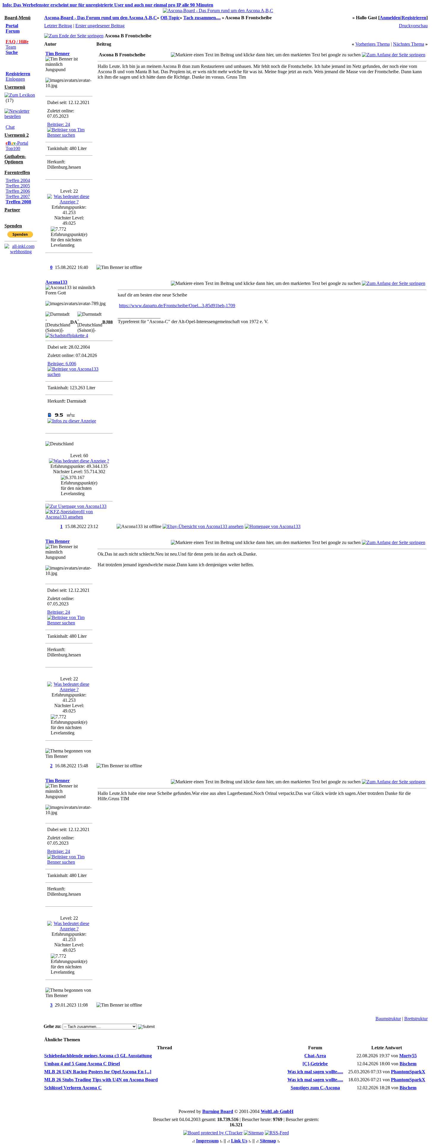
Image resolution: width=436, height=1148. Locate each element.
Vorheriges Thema (372, 44)
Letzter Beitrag (58, 25)
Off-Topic (170, 17)
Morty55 (408, 1055)
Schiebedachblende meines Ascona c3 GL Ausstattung (98, 1055)
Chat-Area (315, 1055)
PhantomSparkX (408, 1071)
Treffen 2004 (18, 180)
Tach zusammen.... (202, 17)
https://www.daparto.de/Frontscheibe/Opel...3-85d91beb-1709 (177, 305)
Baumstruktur (388, 1018)
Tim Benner (57, 53)
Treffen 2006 (18, 191)
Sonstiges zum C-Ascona (315, 1087)
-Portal (17, 143)
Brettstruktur (416, 1018)
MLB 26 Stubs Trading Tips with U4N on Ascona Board (101, 1079)
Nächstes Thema (408, 44)
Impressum (207, 1140)
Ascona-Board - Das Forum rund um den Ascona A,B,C (100, 17)
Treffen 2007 (18, 196)
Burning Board (217, 1111)
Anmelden (390, 17)
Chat (10, 127)
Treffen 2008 (18, 201)
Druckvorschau (413, 25)
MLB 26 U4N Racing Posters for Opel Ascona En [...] (97, 1071)
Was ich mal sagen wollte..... (315, 1071)
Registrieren (414, 17)
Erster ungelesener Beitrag (100, 25)
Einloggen (15, 79)
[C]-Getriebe (315, 1063)
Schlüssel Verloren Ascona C (73, 1087)
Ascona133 (56, 282)
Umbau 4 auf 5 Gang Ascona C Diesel (82, 1063)
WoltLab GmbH (277, 1111)
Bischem (408, 1063)
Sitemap (268, 1140)
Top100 (13, 148)
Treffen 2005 (18, 185)
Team (11, 47)
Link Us (239, 1140)
